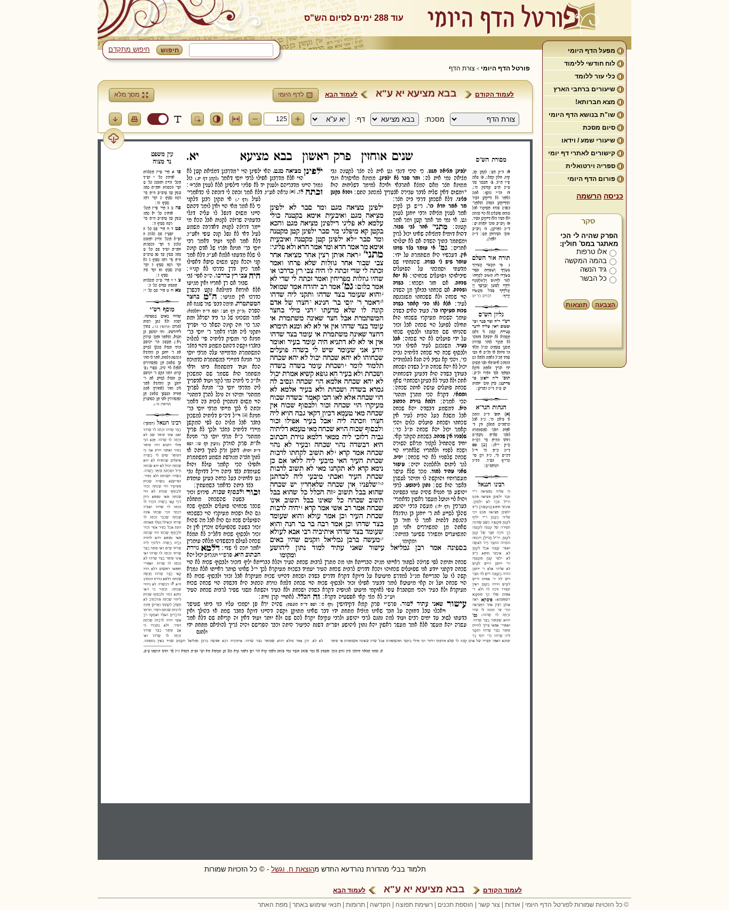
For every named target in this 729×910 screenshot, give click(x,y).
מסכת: (434, 119)
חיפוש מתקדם (129, 49)
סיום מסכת (599, 127)
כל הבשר (593, 278)
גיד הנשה (593, 269)
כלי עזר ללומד (595, 76)
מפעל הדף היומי (591, 50)
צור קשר (489, 904)
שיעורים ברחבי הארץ (584, 89)
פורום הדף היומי (591, 179)
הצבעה (605, 304)
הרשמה (588, 196)
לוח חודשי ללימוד (589, 63)
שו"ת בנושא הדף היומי (582, 114)
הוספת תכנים (455, 904)
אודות (512, 904)
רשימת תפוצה (414, 904)
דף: (360, 119)
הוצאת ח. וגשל (292, 869)
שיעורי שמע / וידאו (588, 140)
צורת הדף (462, 68)
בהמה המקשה (586, 261)
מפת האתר (273, 904)
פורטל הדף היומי (505, 68)
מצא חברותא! (595, 102)
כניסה (613, 196)
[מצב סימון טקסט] (178, 119)
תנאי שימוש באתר (316, 904)
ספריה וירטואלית (590, 166)
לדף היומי (291, 94)
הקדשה (380, 904)
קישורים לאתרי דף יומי (581, 153)
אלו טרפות (591, 252)
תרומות (355, 904)
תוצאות (577, 304)
